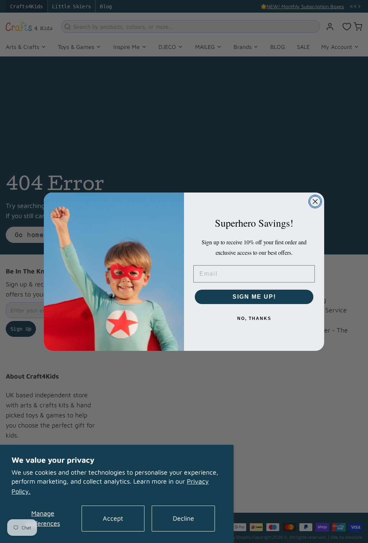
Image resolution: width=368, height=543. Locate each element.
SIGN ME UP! (254, 297)
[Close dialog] (315, 201)
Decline (183, 518)
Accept (113, 518)
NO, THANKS (254, 318)
